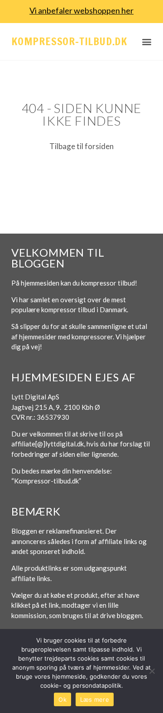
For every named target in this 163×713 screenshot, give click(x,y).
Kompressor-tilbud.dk (69, 41)
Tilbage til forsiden (81, 146)
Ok (62, 699)
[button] (146, 41)
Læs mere (94, 699)
